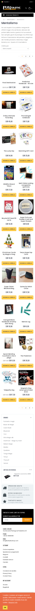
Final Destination (9, 83)
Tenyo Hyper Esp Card (26, 253)
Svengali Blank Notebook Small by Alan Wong (9, 321)
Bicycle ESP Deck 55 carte (9, 219)
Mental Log (26, 322)
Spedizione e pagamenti (11, 552)
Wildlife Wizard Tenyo (9, 185)
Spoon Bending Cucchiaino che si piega (9, 356)
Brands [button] (6, 418)
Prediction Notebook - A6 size (26, 83)
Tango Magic (8, 454)
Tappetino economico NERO (22, 474)
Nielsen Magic (8, 444)
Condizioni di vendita (9, 571)
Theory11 (6, 460)
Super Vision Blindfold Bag (9, 287)
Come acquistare (8, 549)
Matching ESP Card (26, 151)
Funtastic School (8, 560)
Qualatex (7, 450)
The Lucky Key (9, 151)
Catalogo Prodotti (12, 15)
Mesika (6, 447)
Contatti (5, 557)
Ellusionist (7, 431)
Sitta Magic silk (8, 437)
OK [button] (5, 607)
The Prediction (26, 356)
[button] (26, 8)
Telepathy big (9, 390)
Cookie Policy (7, 576)
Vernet (6, 463)
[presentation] (30, 470)
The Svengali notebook (26, 117)
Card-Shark (7, 428)
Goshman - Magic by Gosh (13, 441)
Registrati (6, 587)
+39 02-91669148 (8, 536)
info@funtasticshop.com (10, 541)
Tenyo (6, 457)
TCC (5, 434)
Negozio (5, 554)
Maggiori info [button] (12, 602)
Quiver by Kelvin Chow (26, 287)
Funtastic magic (9, 421)
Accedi (5, 585)
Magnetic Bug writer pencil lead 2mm (26, 390)
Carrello (5, 562)
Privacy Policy (7, 573)
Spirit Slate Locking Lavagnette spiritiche (26, 185)
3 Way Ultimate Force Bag (9, 117)
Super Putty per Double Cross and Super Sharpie (26, 219)
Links (30, 2)
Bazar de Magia (9, 425)
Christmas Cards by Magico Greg (9, 253)
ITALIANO (6, 2)
